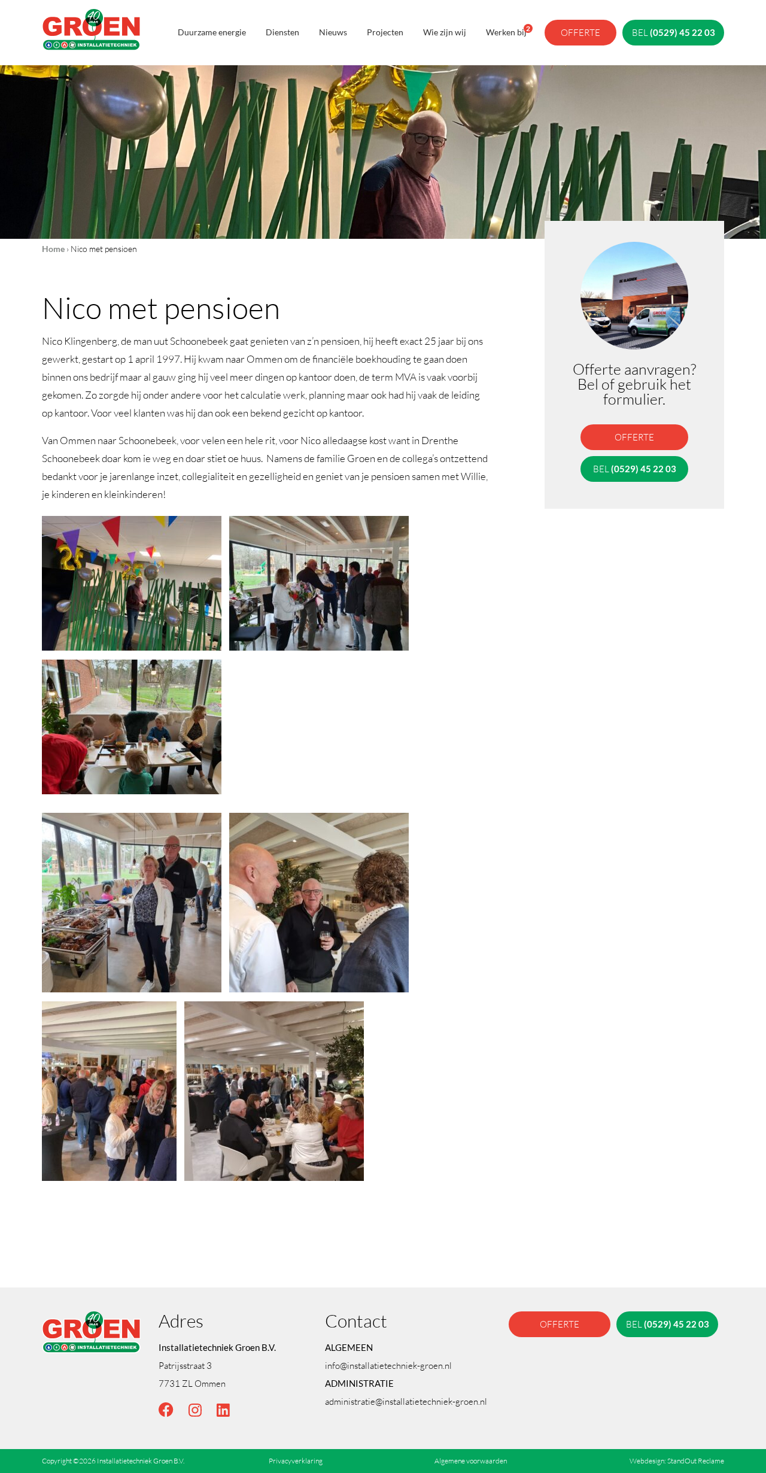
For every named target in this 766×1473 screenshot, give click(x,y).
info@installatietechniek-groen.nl (388, 1365)
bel (673, 32)
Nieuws (333, 32)
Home (53, 249)
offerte (580, 32)
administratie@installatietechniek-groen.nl (406, 1401)
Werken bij (506, 30)
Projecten (385, 32)
